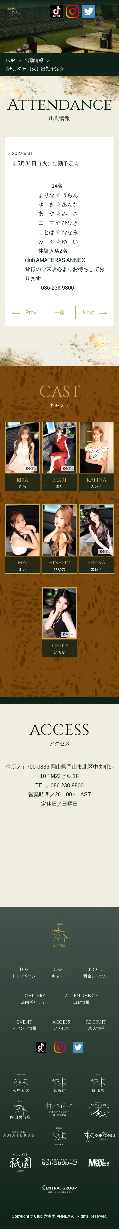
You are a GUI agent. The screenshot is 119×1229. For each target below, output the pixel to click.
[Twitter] (88, 11)
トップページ (24, 972)
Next (88, 312)
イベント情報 (24, 1025)
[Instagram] (72, 11)
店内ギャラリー (35, 999)
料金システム (95, 972)
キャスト (59, 972)
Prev (30, 312)
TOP (10, 60)
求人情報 (96, 1025)
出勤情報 (34, 60)
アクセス (61, 1025)
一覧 (59, 312)
